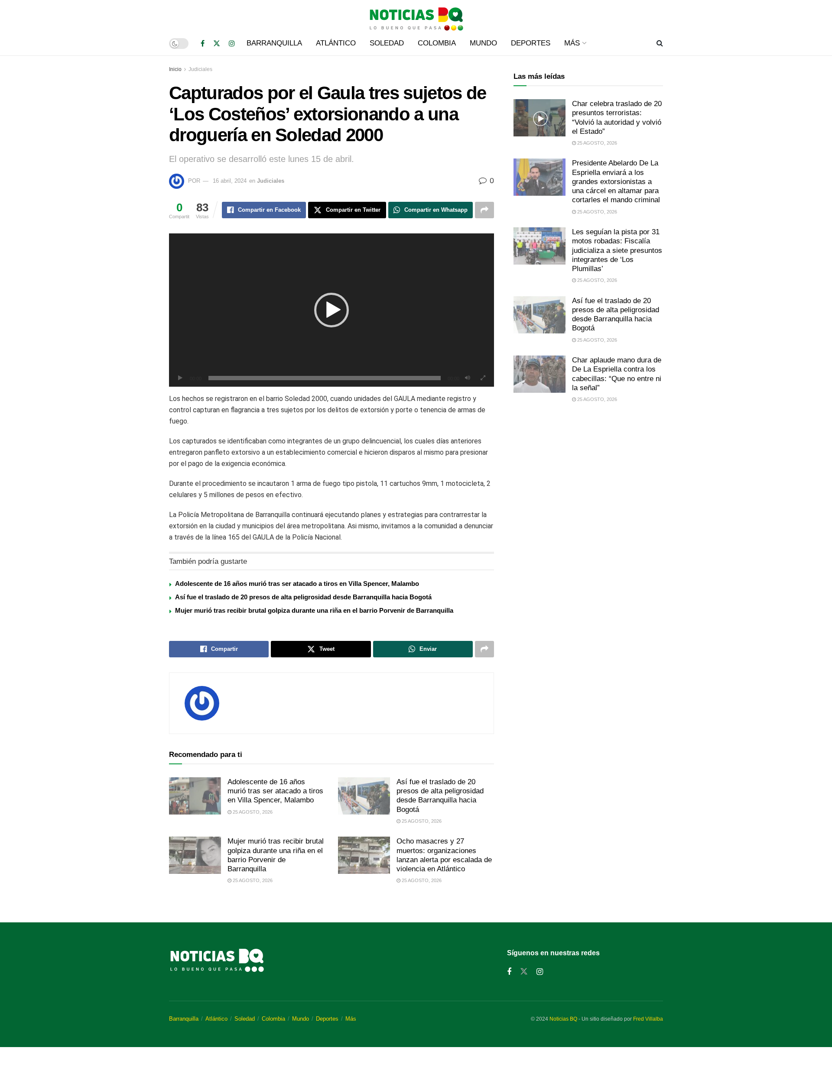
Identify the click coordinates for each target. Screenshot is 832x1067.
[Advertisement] (588, 482)
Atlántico (336, 43)
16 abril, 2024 (230, 181)
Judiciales (200, 69)
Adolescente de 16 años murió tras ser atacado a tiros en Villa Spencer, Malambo (297, 583)
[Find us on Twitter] (216, 43)
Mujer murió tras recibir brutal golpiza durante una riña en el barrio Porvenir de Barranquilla (314, 610)
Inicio (175, 69)
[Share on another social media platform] (484, 210)
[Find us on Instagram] (232, 43)
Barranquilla (274, 43)
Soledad (387, 43)
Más (572, 43)
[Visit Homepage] (416, 15)
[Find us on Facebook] (203, 43)
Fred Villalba (648, 1019)
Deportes (530, 43)
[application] (331, 310)
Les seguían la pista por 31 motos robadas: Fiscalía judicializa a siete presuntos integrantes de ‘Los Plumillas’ (617, 250)
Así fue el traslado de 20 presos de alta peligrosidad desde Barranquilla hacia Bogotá (303, 597)
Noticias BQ (563, 1019)
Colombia (437, 43)
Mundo (483, 43)
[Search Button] (659, 43)
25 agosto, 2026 (252, 812)
